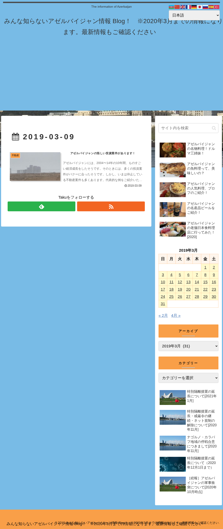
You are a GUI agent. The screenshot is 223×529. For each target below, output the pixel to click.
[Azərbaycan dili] (171, 7)
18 (171, 289)
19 (180, 289)
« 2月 (163, 315)
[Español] (211, 7)
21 (197, 289)
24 (163, 296)
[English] (183, 7)
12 (180, 282)
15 (205, 282)
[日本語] (200, 7)
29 (205, 296)
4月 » (176, 315)
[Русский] (205, 7)
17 (163, 289)
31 (163, 304)
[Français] (188, 7)
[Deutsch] (194, 7)
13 (188, 282)
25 (171, 296)
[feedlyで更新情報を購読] (41, 206)
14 (197, 282)
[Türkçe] (217, 7)
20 (188, 289)
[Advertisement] (111, 80)
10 (163, 282)
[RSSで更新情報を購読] (111, 206)
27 (188, 296)
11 (171, 282)
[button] (214, 128)
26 (180, 296)
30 (214, 296)
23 (214, 289)
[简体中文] (177, 7)
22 (205, 289)
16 (214, 282)
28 (197, 296)
